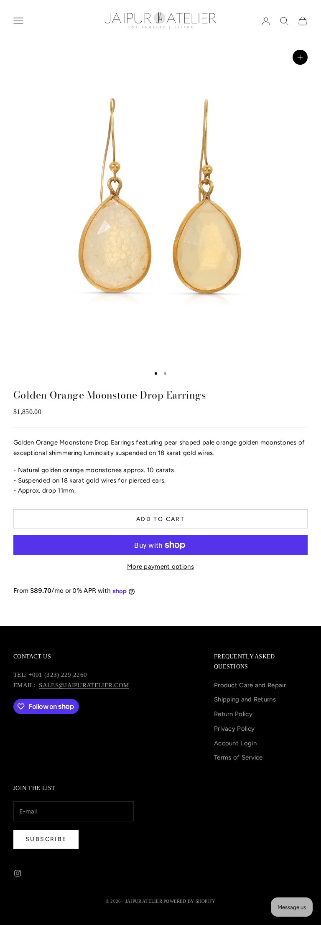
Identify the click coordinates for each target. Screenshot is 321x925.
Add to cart (160, 519)
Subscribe (45, 839)
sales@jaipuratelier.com (84, 685)
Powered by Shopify (189, 901)
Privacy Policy (234, 728)
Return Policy (233, 714)
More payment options (160, 566)
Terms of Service (238, 757)
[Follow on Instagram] (17, 873)
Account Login (235, 743)
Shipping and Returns (245, 699)
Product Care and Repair (250, 685)
